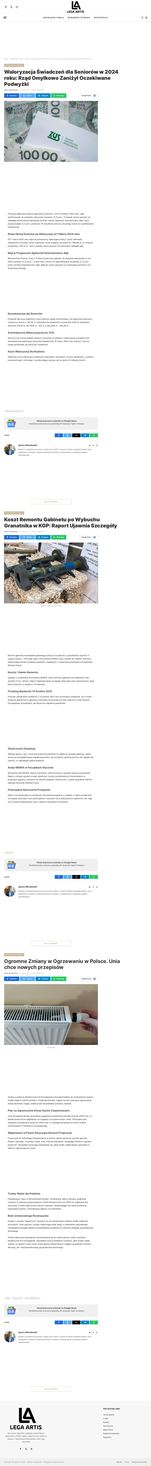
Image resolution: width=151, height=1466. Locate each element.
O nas (127, 1462)
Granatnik (9, 853)
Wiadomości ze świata (79, 18)
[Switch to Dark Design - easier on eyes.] (142, 18)
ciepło (7, 1298)
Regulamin (107, 1437)
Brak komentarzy (38, 90)
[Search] (146, 17)
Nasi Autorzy (108, 1426)
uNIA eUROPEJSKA (32, 1298)
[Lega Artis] (75, 7)
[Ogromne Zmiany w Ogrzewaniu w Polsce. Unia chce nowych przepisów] (51, 1014)
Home (6, 59)
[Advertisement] (75, 37)
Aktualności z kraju (53, 18)
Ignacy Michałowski (11, 90)
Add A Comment (51, 502)
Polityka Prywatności (111, 1433)
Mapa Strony (108, 1430)
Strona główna (108, 1415)
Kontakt (106, 1422)
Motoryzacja (101, 18)
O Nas (105, 1418)
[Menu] (5, 17)
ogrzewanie (17, 1298)
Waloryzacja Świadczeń (14, 411)
